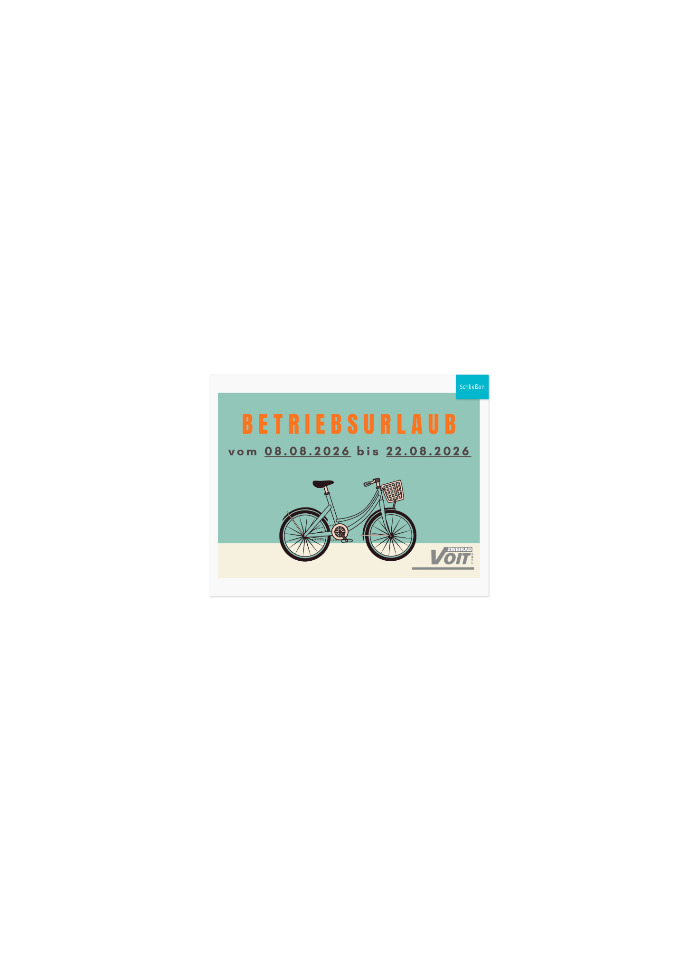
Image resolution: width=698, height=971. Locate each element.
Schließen (472, 387)
